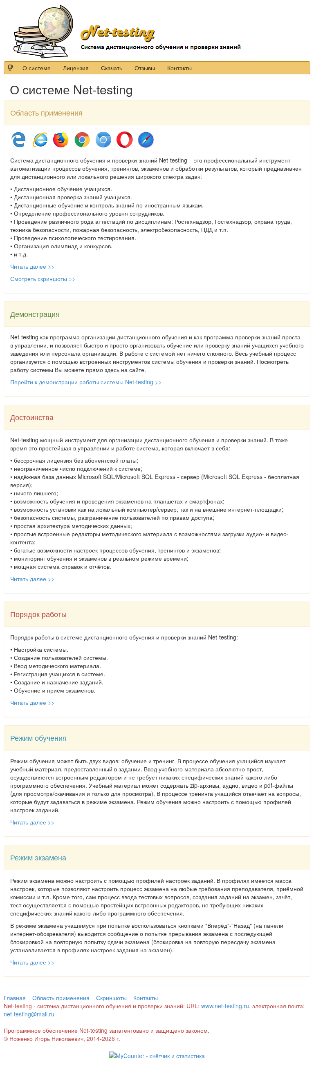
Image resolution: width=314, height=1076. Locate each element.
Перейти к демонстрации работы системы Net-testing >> (85, 382)
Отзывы (145, 68)
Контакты (179, 68)
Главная (15, 998)
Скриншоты (111, 998)
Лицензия (76, 68)
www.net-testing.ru (225, 1006)
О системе (36, 68)
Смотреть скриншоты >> (42, 278)
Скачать (111, 68)
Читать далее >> (32, 266)
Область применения (61, 998)
